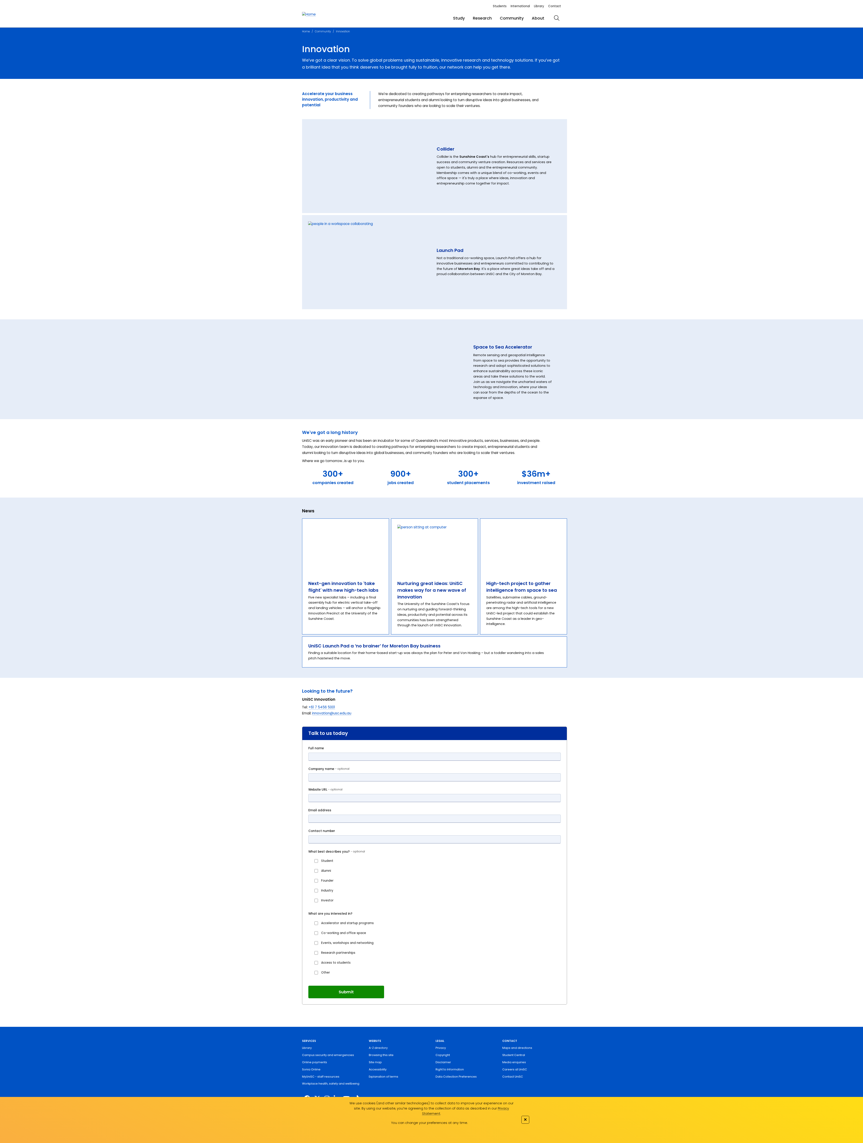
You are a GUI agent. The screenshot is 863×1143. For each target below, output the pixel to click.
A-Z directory (378, 1048)
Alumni (326, 871)
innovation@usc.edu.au (331, 713)
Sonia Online (311, 1069)
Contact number (321, 831)
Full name (316, 748)
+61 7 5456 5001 (322, 707)
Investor (327, 900)
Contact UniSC (512, 1077)
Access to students (336, 963)
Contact (554, 6)
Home (306, 31)
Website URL (325, 789)
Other (325, 972)
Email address (319, 810)
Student (327, 861)
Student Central (513, 1055)
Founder (327, 880)
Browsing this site (381, 1055)
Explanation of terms (383, 1077)
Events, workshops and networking (347, 943)
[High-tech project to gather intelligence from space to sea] (523, 546)
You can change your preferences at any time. (429, 1123)
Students (500, 6)
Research (482, 18)
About (538, 18)
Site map (375, 1062)
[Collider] (369, 166)
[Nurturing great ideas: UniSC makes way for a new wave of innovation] (434, 546)
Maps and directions (517, 1048)
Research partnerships (338, 953)
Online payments (314, 1062)
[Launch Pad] (369, 262)
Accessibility (378, 1069)
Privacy (441, 1048)
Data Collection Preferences (456, 1077)
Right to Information (450, 1069)
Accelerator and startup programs (347, 923)
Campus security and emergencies (328, 1055)
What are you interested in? (330, 914)
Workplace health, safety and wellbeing (330, 1083)
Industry (327, 890)
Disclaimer (443, 1062)
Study (459, 18)
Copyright (443, 1055)
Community (512, 18)
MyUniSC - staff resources (320, 1077)
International (520, 6)
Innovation (343, 31)
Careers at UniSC (514, 1069)
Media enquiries (514, 1062)
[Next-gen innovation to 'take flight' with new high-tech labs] (345, 546)
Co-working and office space (343, 933)
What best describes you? (336, 851)
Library (539, 6)
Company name (328, 769)
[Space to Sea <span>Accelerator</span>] (383, 370)
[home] (309, 14)
